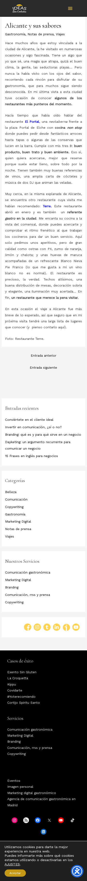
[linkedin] (56, 627)
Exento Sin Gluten (21, 672)
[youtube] (76, 627)
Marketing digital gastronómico (31, 793)
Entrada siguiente (43, 367)
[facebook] (29, 627)
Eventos (13, 781)
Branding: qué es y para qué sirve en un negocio (43, 434)
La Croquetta (17, 678)
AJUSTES (12, 864)
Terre (47, 206)
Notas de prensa (41, 34)
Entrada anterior (43, 355)
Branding (11, 587)
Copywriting (14, 507)
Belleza (10, 492)
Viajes (60, 34)
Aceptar (15, 873)
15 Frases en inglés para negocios (31, 456)
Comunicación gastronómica (27, 572)
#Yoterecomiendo (21, 696)
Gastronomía (15, 34)
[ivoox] (66, 627)
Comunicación (16, 499)
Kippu (11, 684)
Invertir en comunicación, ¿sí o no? (33, 427)
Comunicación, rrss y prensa (27, 595)
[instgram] (38, 627)
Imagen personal (20, 787)
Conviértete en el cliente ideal (29, 420)
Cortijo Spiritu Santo (23, 702)
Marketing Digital (18, 521)
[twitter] (48, 627)
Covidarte (14, 690)
